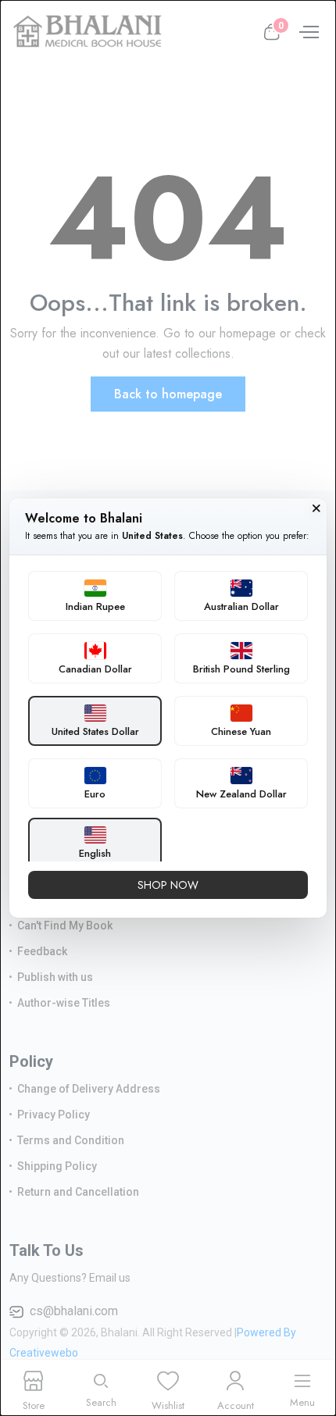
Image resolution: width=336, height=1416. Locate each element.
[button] (95, 596)
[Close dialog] (316, 508)
